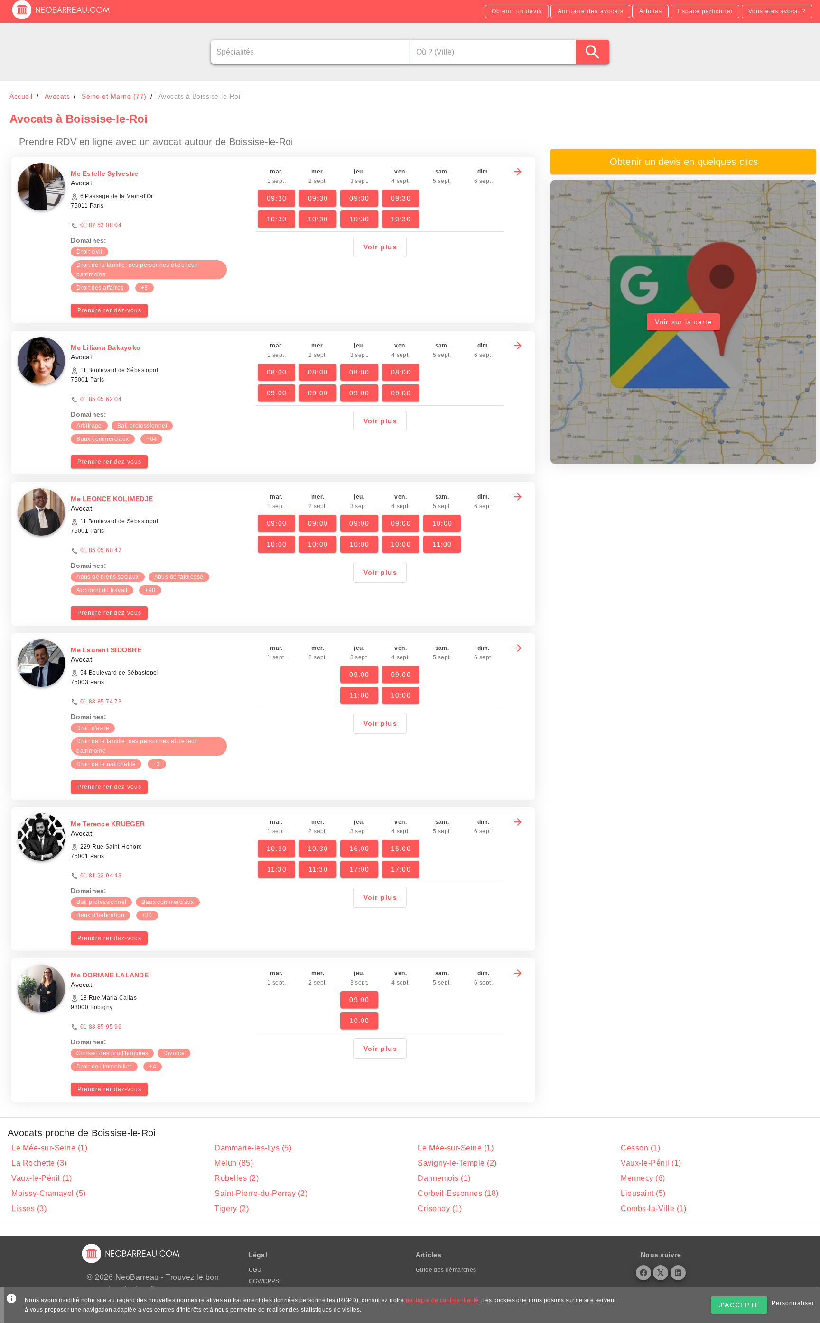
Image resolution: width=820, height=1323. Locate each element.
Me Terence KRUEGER (108, 824)
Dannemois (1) (444, 1178)
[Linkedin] (678, 1272)
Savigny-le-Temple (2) (457, 1163)
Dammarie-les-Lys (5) (252, 1148)
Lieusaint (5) (643, 1193)
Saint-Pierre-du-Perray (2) (261, 1193)
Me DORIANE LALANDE (110, 975)
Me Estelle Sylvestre (104, 173)
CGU (255, 1270)
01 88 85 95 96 (101, 1026)
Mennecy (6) (643, 1178)
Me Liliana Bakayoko (105, 347)
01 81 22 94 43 (101, 875)
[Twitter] (660, 1272)
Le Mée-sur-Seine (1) (49, 1148)
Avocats (57, 96)
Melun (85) (233, 1163)
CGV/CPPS (264, 1281)
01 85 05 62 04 (101, 399)
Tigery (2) (231, 1208)
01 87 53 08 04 (101, 225)
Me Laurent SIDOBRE (106, 650)
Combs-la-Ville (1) (653, 1208)
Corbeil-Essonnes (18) (458, 1193)
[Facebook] (643, 1272)
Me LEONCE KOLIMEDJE (112, 498)
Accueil (21, 96)
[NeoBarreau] (61, 19)
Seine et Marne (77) (114, 96)
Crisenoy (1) (440, 1208)
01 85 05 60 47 (101, 550)
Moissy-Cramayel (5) (48, 1193)
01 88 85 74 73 (101, 701)
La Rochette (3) (39, 1163)
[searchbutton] (592, 52)
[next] (517, 171)
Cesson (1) (640, 1148)
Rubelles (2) (236, 1178)
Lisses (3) (29, 1208)
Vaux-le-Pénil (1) (651, 1163)
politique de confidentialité (442, 1300)
